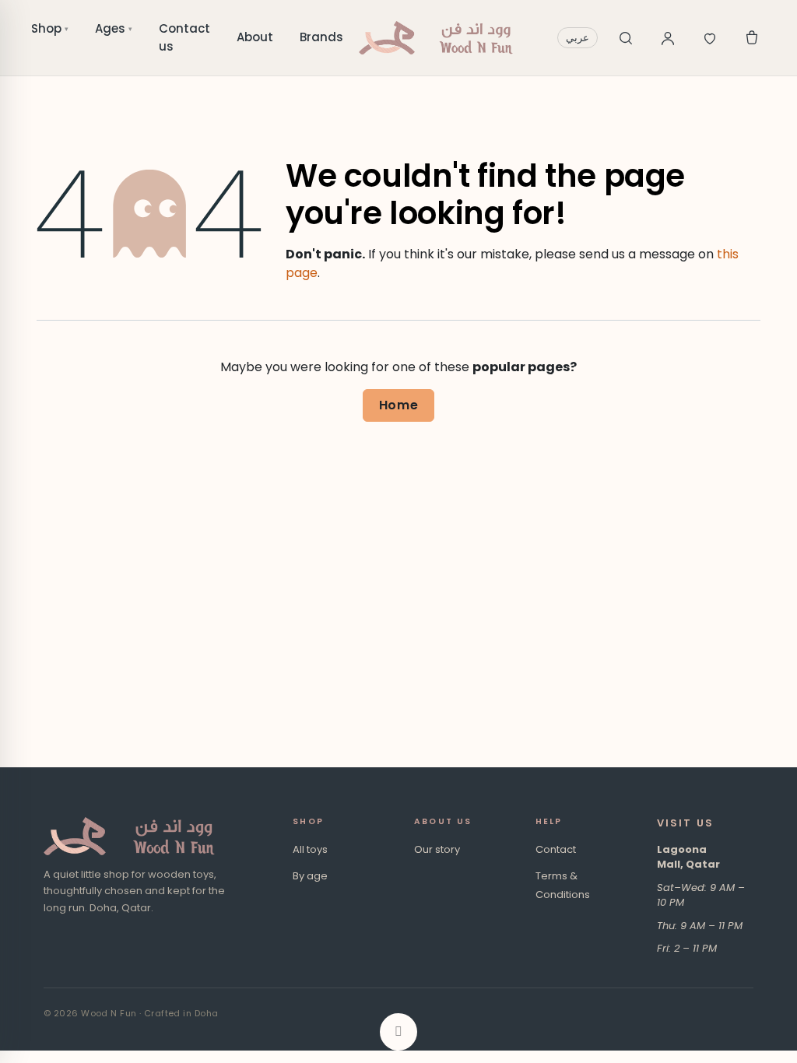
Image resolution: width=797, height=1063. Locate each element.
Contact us (184, 37)
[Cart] (752, 38)
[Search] (626, 38)
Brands (321, 37)
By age (310, 875)
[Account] (668, 38)
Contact (555, 849)
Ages (113, 28)
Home (399, 405)
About (255, 37)
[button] (398, 1032)
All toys (310, 849)
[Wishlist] (710, 38)
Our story (437, 849)
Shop (49, 28)
